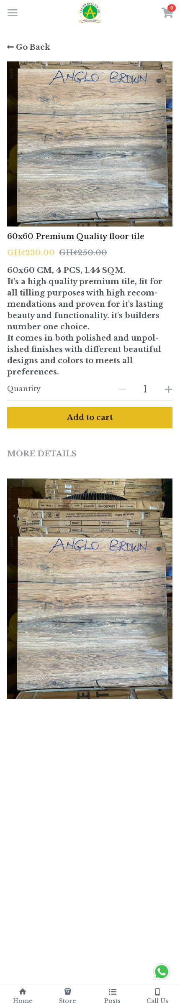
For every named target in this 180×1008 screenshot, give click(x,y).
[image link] (90, 11)
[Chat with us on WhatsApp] (162, 980)
